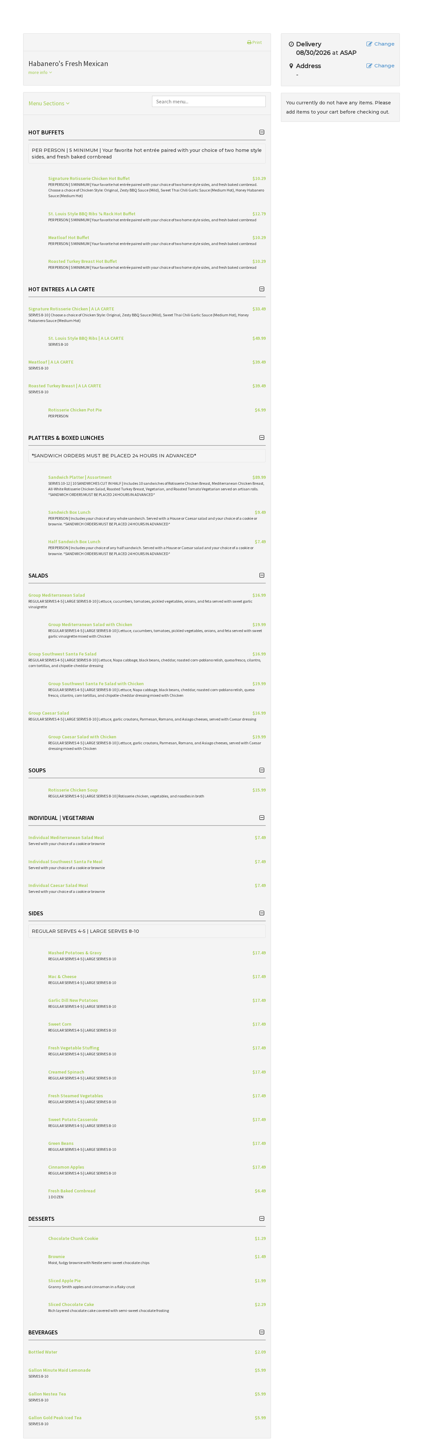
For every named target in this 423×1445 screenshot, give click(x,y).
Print (256, 42)
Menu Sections (47, 103)
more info (38, 72)
